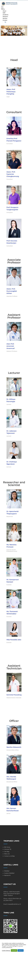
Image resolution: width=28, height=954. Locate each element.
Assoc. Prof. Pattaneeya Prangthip (11, 91)
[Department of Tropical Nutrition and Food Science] (11, 4)
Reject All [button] (21, 950)
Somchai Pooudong (14, 695)
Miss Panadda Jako (14, 640)
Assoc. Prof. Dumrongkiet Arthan (12, 291)
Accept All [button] (14, 950)
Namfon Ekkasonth (14, 747)
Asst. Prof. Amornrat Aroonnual (10, 346)
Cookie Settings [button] (6, 950)
